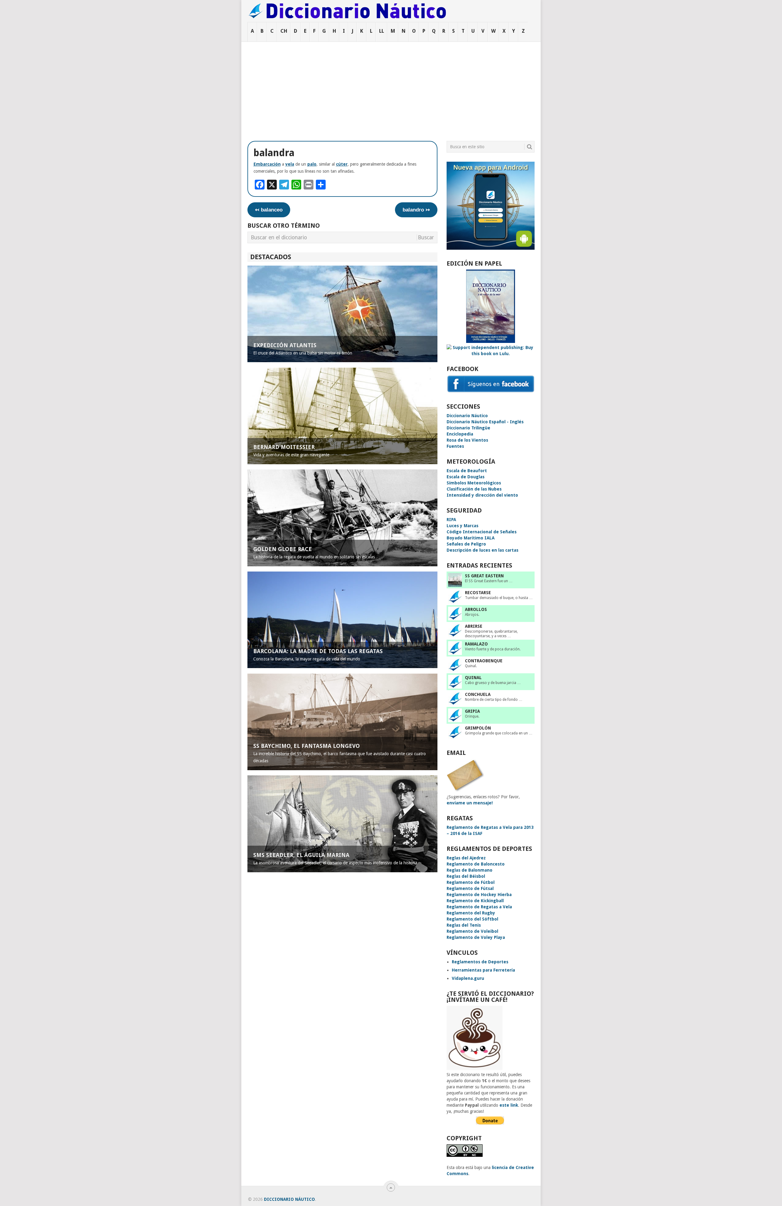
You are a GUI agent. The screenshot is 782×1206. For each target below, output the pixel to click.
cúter (342, 164)
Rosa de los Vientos (467, 440)
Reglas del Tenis (464, 925)
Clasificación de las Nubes (474, 489)
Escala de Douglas (465, 476)
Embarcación (267, 164)
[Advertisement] (391, 88)
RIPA (451, 519)
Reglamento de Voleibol (472, 931)
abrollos (476, 609)
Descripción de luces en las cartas (482, 550)
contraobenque (483, 660)
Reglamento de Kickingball (475, 900)
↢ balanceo (269, 210)
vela (289, 164)
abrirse (473, 626)
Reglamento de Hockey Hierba (479, 894)
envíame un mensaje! (470, 802)
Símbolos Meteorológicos (474, 482)
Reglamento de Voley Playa (476, 937)
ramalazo (476, 644)
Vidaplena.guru (468, 978)
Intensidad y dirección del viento (482, 495)
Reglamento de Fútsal (470, 888)
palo (311, 164)
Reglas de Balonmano (469, 870)
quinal (473, 677)
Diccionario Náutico (467, 415)
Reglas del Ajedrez (466, 857)
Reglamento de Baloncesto (476, 864)
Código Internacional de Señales (482, 531)
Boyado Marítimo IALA (471, 537)
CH (283, 31)
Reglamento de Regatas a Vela (479, 906)
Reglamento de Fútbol (471, 882)
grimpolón (478, 728)
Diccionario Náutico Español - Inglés (485, 421)
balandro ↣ (416, 210)
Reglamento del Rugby (471, 912)
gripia (472, 711)
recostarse (478, 592)
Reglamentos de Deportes (480, 961)
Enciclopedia (460, 434)
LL (381, 31)
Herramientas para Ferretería (483, 970)
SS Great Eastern (484, 575)
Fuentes (455, 446)
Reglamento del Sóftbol (472, 919)
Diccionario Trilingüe (468, 427)
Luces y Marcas (462, 525)
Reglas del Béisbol (466, 876)
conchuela (478, 694)
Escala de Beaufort (467, 470)
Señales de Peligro (466, 544)
